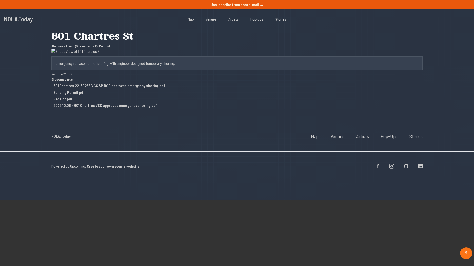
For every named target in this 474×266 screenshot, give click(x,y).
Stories (280, 19)
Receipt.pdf (62, 98)
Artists (233, 19)
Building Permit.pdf (69, 92)
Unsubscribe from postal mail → (237, 4)
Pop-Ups (256, 19)
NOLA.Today (18, 19)
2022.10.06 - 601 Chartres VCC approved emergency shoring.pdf (105, 105)
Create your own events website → (115, 166)
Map (191, 19)
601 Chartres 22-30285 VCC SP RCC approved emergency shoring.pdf (109, 85)
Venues (211, 19)
